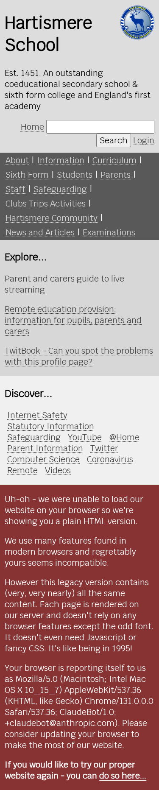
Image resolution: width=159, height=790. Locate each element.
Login (143, 140)
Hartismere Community (52, 217)
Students (74, 174)
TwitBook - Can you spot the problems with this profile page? (79, 356)
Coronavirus (110, 459)
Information (60, 160)
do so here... (122, 775)
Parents (115, 174)
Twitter (104, 448)
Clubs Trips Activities (46, 203)
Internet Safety (37, 415)
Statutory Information (50, 426)
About (17, 160)
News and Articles (40, 232)
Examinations (109, 232)
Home (32, 126)
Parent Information (45, 448)
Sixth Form (27, 174)
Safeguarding (60, 189)
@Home (124, 437)
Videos (58, 470)
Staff (15, 189)
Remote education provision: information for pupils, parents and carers (73, 320)
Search (114, 140)
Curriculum (114, 160)
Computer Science (43, 459)
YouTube (85, 437)
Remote (22, 470)
